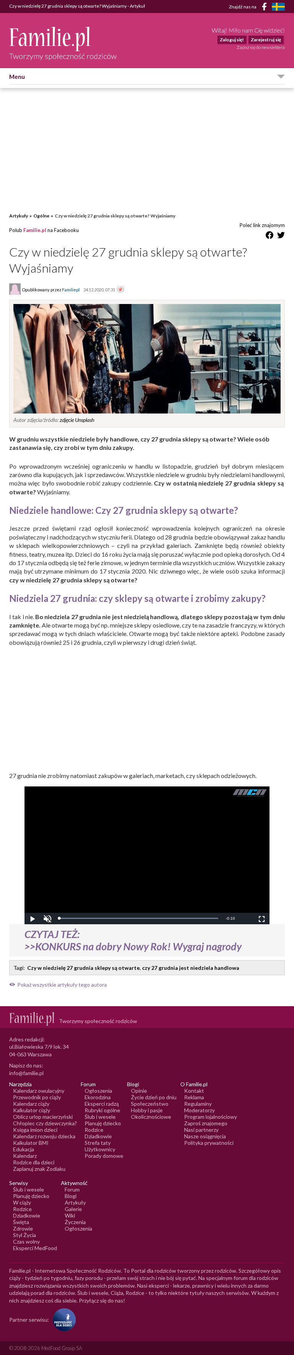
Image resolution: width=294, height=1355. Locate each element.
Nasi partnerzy (201, 1129)
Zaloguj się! (232, 39)
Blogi (71, 1196)
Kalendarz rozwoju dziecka (44, 1136)
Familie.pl (34, 230)
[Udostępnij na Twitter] (281, 236)
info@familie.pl (26, 1073)
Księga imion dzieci (35, 1129)
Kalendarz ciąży (31, 1103)
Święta (21, 1222)
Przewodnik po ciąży (37, 1097)
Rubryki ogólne (102, 1110)
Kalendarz (25, 1155)
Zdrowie (23, 1228)
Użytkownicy (100, 1149)
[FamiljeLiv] (278, 7)
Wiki (70, 1215)
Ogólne (41, 216)
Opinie (139, 1090)
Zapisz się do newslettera (261, 47)
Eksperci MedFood (35, 1248)
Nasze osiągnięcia (205, 1136)
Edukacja (23, 1149)
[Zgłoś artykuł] (120, 290)
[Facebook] (266, 7)
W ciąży (22, 1202)
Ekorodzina (98, 1097)
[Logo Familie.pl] (63, 38)
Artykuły (18, 216)
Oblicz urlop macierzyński (43, 1116)
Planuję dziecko (103, 1123)
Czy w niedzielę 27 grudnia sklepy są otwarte (83, 967)
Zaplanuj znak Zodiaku (39, 1168)
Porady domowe (104, 1155)
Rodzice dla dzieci (33, 1162)
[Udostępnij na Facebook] (269, 236)
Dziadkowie (98, 1136)
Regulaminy (198, 1103)
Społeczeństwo (149, 1103)
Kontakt (194, 1090)
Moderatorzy (199, 1110)
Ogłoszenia (98, 1090)
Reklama (194, 1097)
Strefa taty (98, 1142)
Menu (17, 76)
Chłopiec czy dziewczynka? (45, 1123)
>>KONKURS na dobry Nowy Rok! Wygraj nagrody (133, 946)
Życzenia (75, 1222)
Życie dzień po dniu (153, 1097)
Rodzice (94, 1129)
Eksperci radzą (102, 1103)
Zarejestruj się (266, 39)
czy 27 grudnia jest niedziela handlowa (190, 967)
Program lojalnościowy (210, 1116)
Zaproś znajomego (205, 1123)
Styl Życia (24, 1235)
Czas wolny (26, 1241)
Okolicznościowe (151, 1116)
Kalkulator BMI (31, 1142)
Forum (72, 1189)
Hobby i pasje (147, 1110)
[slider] (138, 918)
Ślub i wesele (100, 1116)
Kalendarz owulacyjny (38, 1090)
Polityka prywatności (209, 1142)
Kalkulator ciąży (31, 1110)
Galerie (73, 1209)
